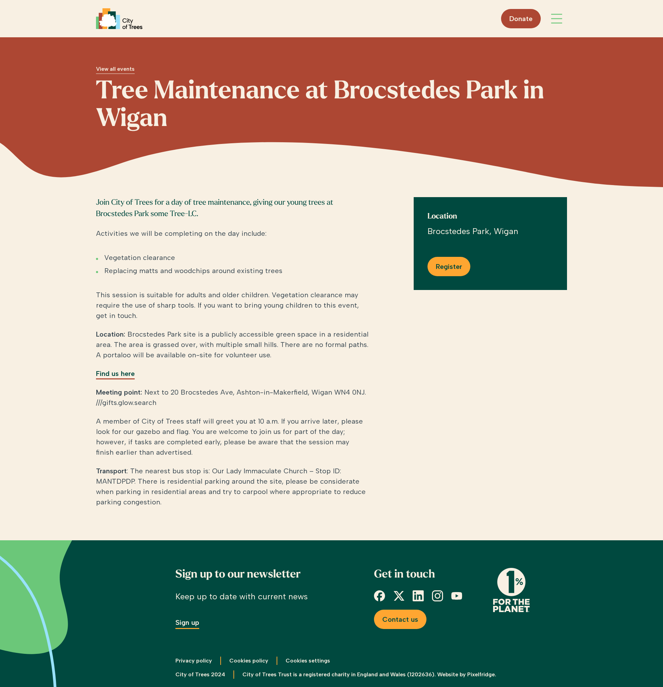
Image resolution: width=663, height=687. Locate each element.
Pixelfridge (481, 674)
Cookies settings (308, 660)
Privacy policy (193, 660)
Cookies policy (248, 660)
